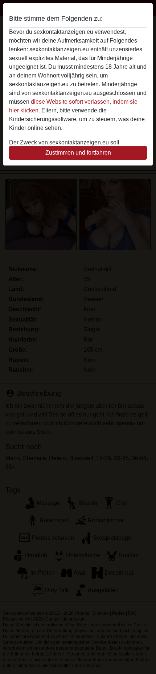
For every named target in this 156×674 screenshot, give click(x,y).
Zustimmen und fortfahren (78, 152)
